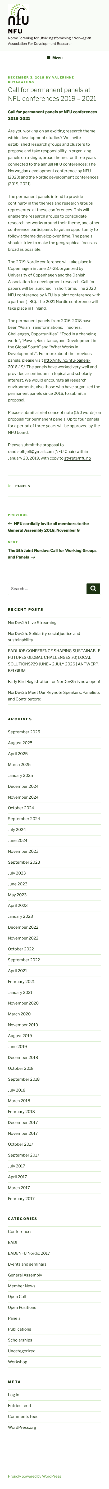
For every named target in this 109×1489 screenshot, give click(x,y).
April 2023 (18, 905)
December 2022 (23, 927)
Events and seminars (27, 1264)
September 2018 (24, 1079)
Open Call (17, 1296)
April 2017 (17, 1177)
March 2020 (19, 1014)
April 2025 (18, 753)
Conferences (20, 1231)
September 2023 (24, 862)
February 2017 (21, 1198)
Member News (21, 1286)
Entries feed (19, 1405)
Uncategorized (21, 1351)
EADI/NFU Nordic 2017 (29, 1253)
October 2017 (20, 1144)
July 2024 (17, 829)
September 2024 (24, 818)
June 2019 (17, 1046)
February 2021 (21, 981)
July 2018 (16, 1090)
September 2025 (24, 732)
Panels (23, 486)
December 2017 (23, 1122)
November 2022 (23, 938)
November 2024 (23, 797)
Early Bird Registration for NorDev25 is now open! (54, 681)
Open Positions (22, 1307)
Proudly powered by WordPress (34, 1476)
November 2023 (23, 851)
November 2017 (23, 1133)
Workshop (17, 1362)
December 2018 (23, 1057)
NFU (15, 31)
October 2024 (21, 808)
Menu (57, 57)
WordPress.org (22, 1427)
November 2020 (23, 1003)
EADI (12, 1242)
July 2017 (16, 1166)
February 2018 (21, 1111)
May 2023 (17, 895)
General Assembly (25, 1275)
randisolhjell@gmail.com (31, 451)
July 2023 (17, 873)
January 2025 (20, 775)
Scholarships (20, 1340)
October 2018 (21, 1068)
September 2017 (23, 1155)
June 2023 (18, 884)
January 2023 (20, 916)
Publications (19, 1329)
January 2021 (20, 992)
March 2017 (19, 1187)
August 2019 (20, 1035)
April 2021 (17, 970)
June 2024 (18, 840)
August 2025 (20, 743)
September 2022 (24, 960)
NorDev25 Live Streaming (32, 622)
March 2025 (19, 764)
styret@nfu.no (77, 458)
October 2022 (21, 949)
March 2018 (19, 1100)
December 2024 (23, 786)
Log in (13, 1394)
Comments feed (23, 1416)
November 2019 (23, 1025)
